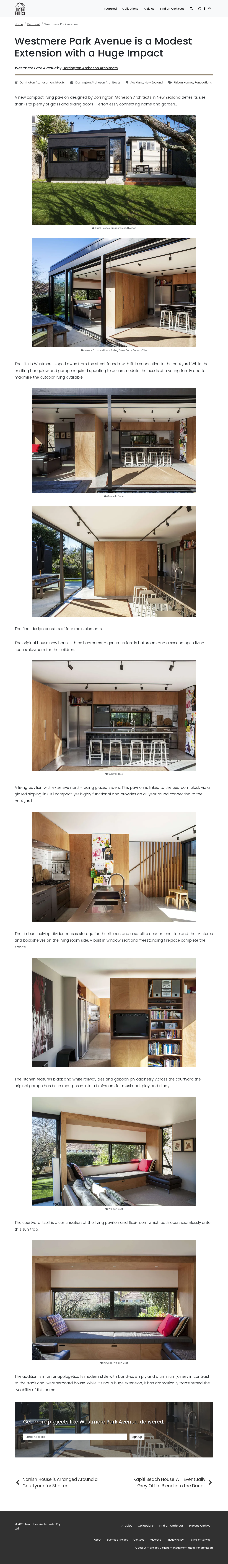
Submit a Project (117, 1539)
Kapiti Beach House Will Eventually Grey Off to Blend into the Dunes (169, 1482)
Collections (130, 9)
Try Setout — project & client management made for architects (173, 1548)
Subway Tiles (140, 350)
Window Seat (115, 1208)
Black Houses (102, 228)
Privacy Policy (175, 1539)
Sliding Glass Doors (121, 350)
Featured (110, 9)
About (97, 1539)
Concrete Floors (101, 350)
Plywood (131, 228)
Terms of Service (200, 1539)
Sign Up (137, 1437)
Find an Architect (172, 9)
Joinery (88, 350)
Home (19, 24)
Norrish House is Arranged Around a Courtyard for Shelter (60, 1482)
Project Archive (200, 1526)
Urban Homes (183, 82)
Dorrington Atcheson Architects (90, 67)
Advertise (155, 1539)
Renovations (203, 82)
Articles (149, 9)
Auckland (136, 82)
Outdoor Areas (118, 228)
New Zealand (154, 82)
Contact (138, 1539)
